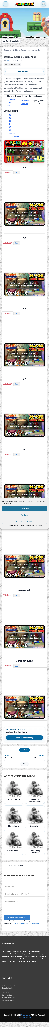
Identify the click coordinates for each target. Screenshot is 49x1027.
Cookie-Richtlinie (12, 525)
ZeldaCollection (7, 988)
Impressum (38, 525)
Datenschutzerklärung (26, 525)
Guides (15, 50)
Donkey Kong (14, 136)
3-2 (10, 118)
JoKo (8, 60)
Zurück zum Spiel (12, 41)
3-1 (10, 115)
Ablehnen (24, 515)
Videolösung (7, 172)
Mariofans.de (25, 1015)
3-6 (10, 130)
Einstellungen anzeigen (24, 521)
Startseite (7, 50)
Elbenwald (6, 992)
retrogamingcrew (8, 1000)
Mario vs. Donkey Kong (12, 64)
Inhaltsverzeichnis (24, 71)
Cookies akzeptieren (24, 508)
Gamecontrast (7, 995)
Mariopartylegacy (8, 985)
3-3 (10, 121)
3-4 (10, 124)
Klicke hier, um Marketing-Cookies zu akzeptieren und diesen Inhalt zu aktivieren (24, 151)
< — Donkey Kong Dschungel (10, 102)
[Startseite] (24, 3)
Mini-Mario (13, 133)
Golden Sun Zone (8, 997)
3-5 (10, 127)
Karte (16, 172)
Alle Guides (24, 750)
